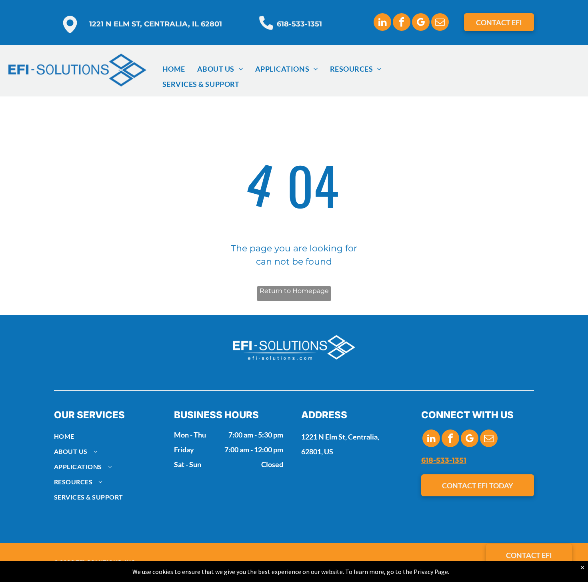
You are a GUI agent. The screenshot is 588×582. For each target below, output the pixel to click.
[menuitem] (173, 68)
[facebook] (401, 23)
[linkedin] (382, 23)
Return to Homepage (294, 291)
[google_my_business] (421, 23)
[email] (440, 23)
